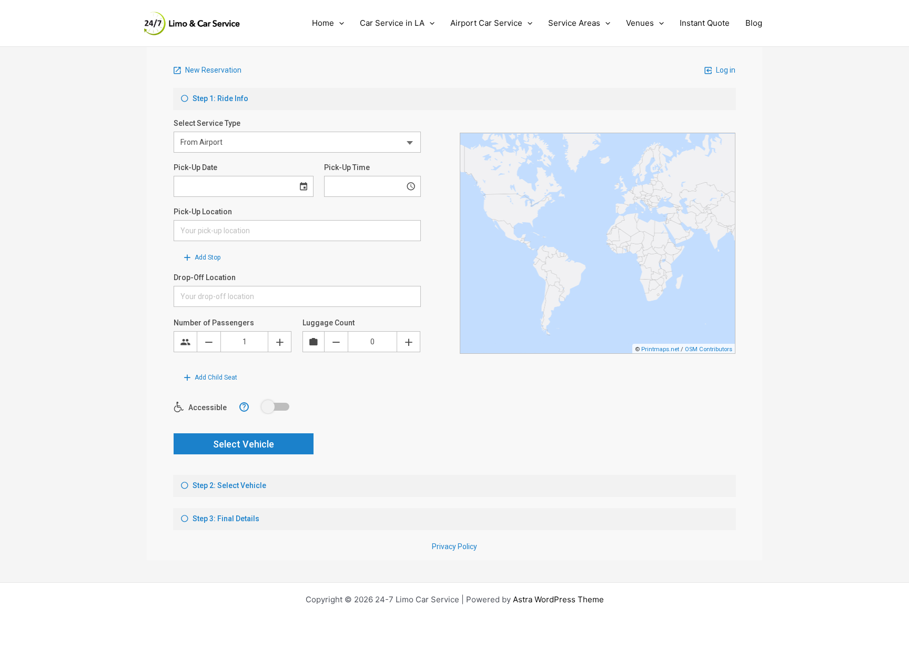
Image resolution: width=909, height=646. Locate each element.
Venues (640, 23)
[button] (339, 23)
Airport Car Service (486, 23)
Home (323, 23)
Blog (753, 23)
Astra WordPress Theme (558, 599)
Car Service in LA (392, 23)
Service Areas (574, 23)
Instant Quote (705, 23)
